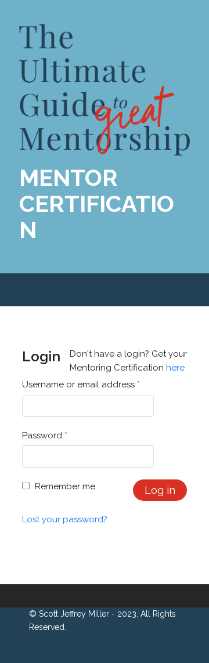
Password (44, 435)
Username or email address (81, 384)
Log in (160, 490)
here (175, 367)
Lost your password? (64, 519)
